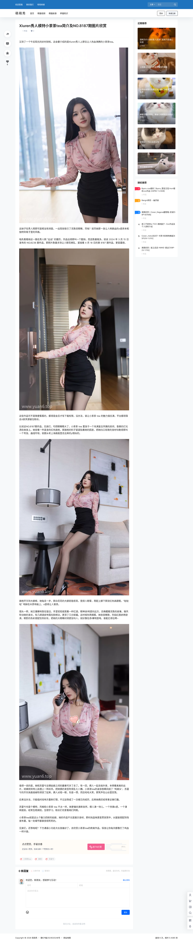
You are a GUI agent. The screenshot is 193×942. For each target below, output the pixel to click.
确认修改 (126, 880)
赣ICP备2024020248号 (50, 938)
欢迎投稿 (19, 4)
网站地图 (67, 938)
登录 (161, 13)
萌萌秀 (34, 938)
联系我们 (30, 4)
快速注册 (172, 13)
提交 (125, 912)
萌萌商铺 (41, 4)
